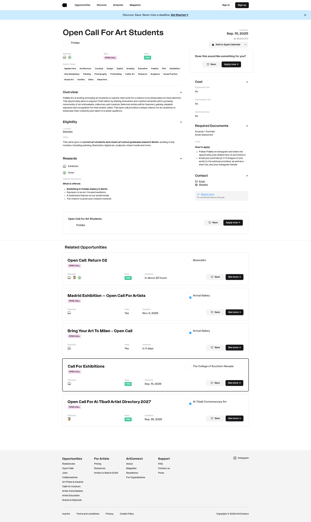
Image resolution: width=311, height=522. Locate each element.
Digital (120, 69)
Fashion (154, 69)
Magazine (131, 468)
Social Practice (170, 74)
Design (110, 69)
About (129, 464)
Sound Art (69, 80)
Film (164, 69)
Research (142, 74)
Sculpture (155, 74)
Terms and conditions (87, 514)
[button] (87, 260)
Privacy (109, 514)
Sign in (226, 5)
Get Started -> (179, 15)
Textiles (81, 80)
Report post (207, 194)
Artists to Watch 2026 (106, 473)
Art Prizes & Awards (72, 482)
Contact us (164, 468)
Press (161, 473)
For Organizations (135, 477)
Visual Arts (102, 80)
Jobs (64, 473)
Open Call (110, 58)
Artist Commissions (72, 491)
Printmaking (116, 74)
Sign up (242, 5)
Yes (127, 313)
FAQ (160, 464)
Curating (99, 69)
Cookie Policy (127, 514)
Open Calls (68, 468)
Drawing (130, 69)
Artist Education (71, 495)
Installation (175, 69)
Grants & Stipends (72, 500)
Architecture (85, 69)
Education (143, 69)
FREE (147, 57)
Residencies (68, 464)
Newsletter (132, 473)
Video (90, 80)
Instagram (243, 458)
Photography (100, 74)
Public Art (130, 74)
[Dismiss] (305, 15)
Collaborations (69, 477)
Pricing (97, 464)
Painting (87, 74)
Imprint (66, 514)
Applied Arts (70, 69)
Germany (68, 132)
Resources (99, 468)
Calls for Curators (71, 486)
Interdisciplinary (72, 74)
